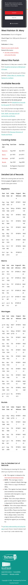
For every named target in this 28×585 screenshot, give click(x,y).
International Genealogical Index (14, 477)
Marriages (5, 158)
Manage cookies (14, 574)
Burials (4, 162)
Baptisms (4, 151)
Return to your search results (10, 48)
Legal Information (6, 572)
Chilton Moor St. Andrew (14, 75)
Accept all (14, 12)
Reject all (14, 17)
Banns (4, 154)
